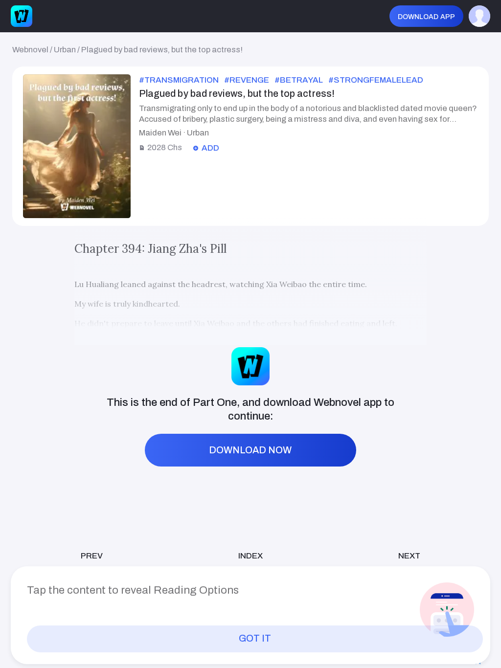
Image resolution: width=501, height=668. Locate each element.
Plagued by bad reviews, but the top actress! (162, 49)
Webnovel (30, 49)
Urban (65, 49)
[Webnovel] (21, 16)
